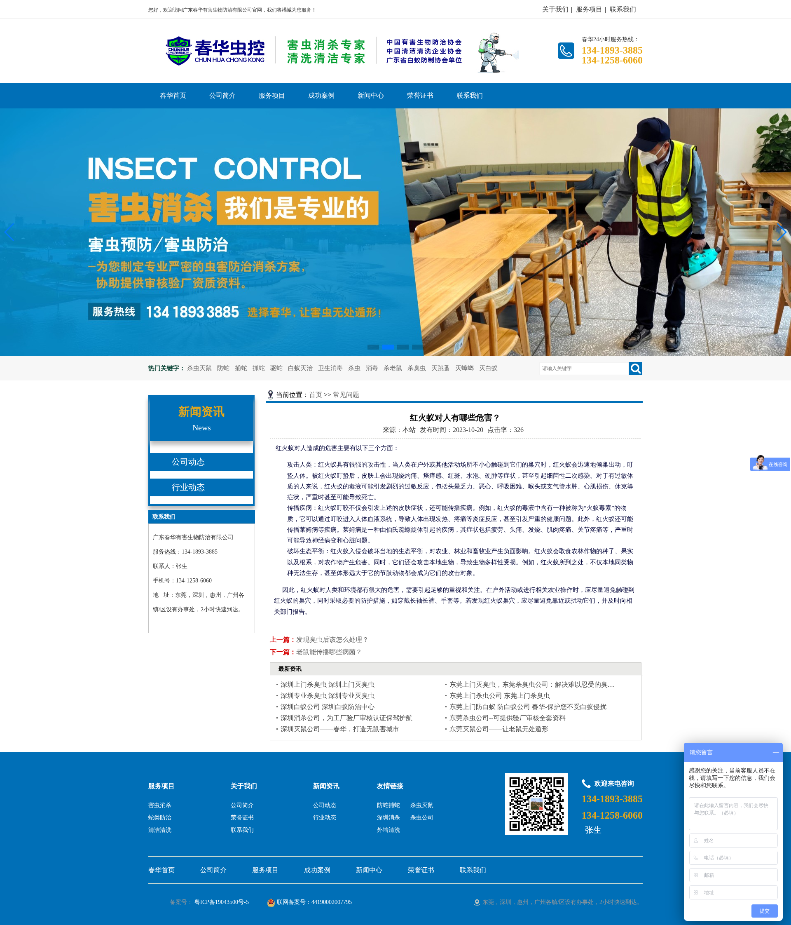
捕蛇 (241, 368)
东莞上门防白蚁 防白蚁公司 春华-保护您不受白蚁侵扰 (527, 706)
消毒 (372, 368)
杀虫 (354, 368)
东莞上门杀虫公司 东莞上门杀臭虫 (499, 695)
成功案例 (321, 95)
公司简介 (222, 95)
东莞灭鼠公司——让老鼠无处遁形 (498, 728)
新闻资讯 (326, 785)
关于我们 (555, 9)
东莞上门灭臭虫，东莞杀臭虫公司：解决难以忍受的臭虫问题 (538, 684)
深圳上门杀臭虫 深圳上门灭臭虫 (327, 684)
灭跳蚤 (440, 368)
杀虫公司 (421, 818)
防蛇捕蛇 (388, 805)
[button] (373, 347)
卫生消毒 (330, 368)
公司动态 (188, 461)
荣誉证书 (420, 95)
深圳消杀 (388, 818)
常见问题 (346, 394)
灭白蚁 (488, 368)
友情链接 (390, 785)
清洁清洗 (159, 830)
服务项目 (589, 9)
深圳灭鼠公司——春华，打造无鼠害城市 (340, 728)
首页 (315, 394)
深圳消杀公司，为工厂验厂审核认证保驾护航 (346, 717)
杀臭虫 (416, 368)
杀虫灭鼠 (199, 368)
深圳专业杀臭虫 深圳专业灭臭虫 (327, 695)
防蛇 (223, 368)
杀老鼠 (393, 368)
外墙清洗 (388, 830)
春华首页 (173, 95)
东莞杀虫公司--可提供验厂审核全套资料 (507, 717)
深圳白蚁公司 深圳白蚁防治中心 (327, 706)
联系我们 (623, 9)
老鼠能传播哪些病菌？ (329, 651)
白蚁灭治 (300, 368)
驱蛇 (276, 368)
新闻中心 (371, 95)
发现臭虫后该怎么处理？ (332, 639)
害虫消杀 (159, 805)
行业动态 (188, 487)
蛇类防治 (159, 818)
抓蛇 (259, 368)
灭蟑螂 (464, 368)
